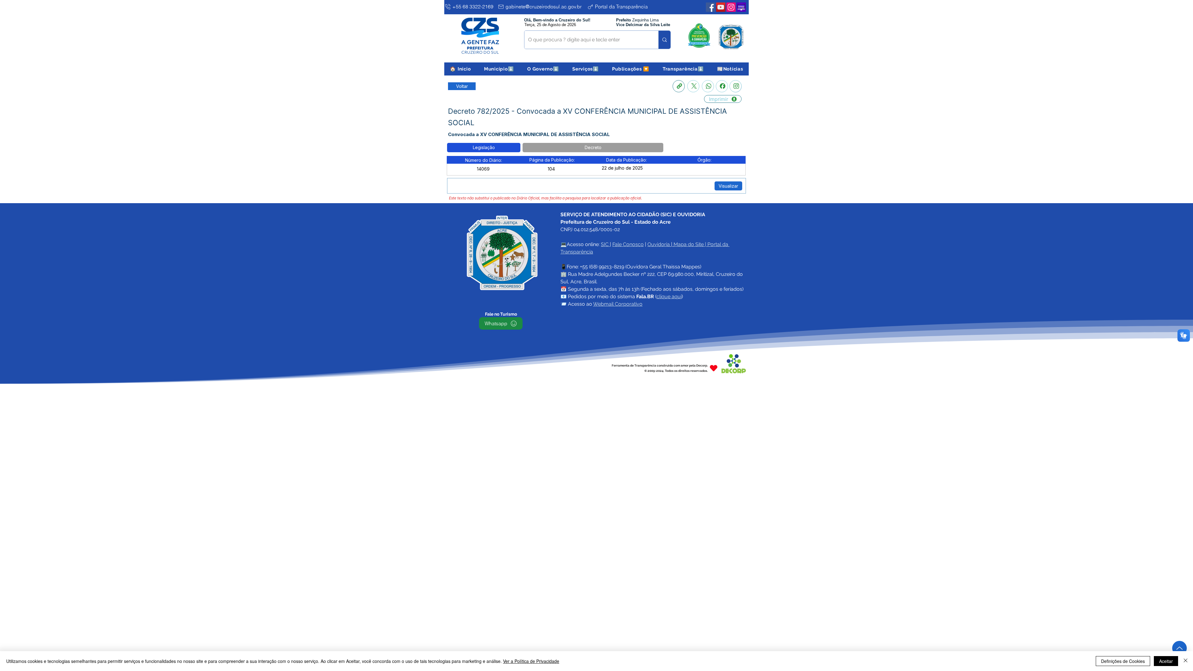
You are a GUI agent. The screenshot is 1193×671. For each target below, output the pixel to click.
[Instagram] (735, 86)
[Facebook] (722, 86)
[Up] (1179, 648)
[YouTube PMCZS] (720, 7)
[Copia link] (679, 86)
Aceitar (1166, 661)
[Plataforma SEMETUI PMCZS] (741, 7)
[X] (693, 86)
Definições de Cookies (1123, 661)
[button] (499, 69)
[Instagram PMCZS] (731, 7)
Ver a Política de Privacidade (531, 661)
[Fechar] (1185, 661)
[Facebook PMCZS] (710, 7)
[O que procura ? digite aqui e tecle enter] (664, 40)
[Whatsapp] (708, 86)
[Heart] (714, 368)
